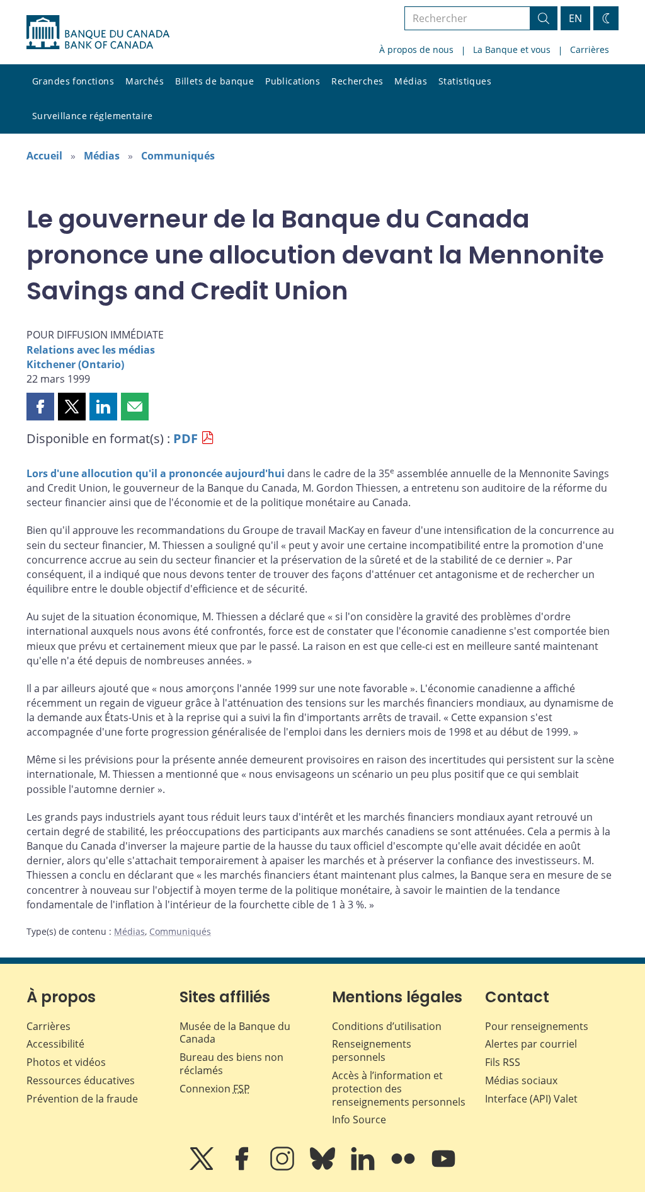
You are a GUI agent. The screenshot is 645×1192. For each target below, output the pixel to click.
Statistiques (464, 81)
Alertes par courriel (531, 1044)
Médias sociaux (521, 1080)
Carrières (589, 49)
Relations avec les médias (90, 350)
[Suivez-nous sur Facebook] (243, 1167)
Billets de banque (214, 81)
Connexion (215, 1089)
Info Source (359, 1119)
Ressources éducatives (80, 1080)
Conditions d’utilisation (387, 1026)
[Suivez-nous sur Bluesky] (324, 1167)
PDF (185, 438)
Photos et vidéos (66, 1062)
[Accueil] (97, 32)
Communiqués (178, 156)
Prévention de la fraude (82, 1099)
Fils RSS (502, 1062)
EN (575, 18)
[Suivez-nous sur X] (203, 1167)
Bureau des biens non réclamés (231, 1063)
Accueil (44, 156)
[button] (40, 406)
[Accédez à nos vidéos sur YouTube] (443, 1167)
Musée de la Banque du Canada (235, 1032)
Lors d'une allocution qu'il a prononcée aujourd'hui (155, 473)
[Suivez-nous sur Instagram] (283, 1167)
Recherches (357, 81)
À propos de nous (416, 49)
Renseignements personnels (371, 1050)
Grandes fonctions (73, 81)
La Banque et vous (512, 49)
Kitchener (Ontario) (75, 364)
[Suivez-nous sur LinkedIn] (364, 1167)
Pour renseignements (536, 1026)
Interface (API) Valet (531, 1099)
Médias (410, 81)
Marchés (144, 81)
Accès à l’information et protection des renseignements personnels (398, 1088)
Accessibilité (55, 1044)
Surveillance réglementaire (92, 116)
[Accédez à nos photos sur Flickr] (404, 1167)
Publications (292, 81)
